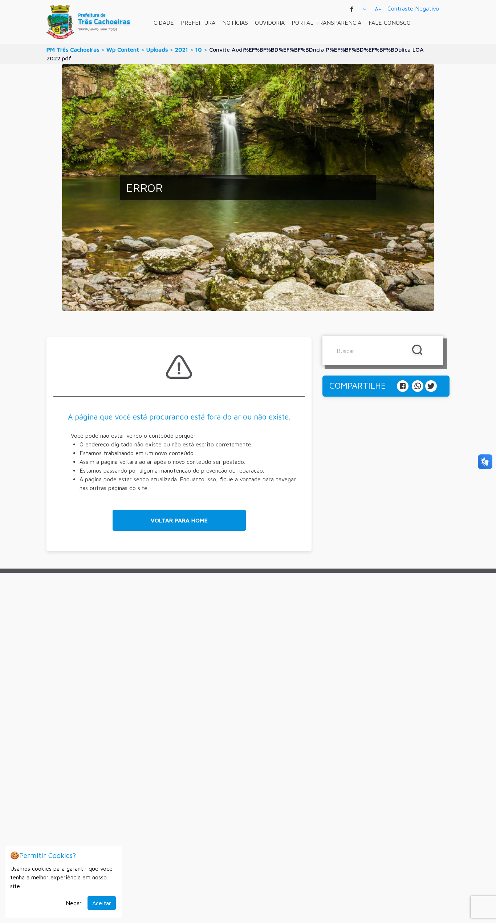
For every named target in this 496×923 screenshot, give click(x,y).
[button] (179, 520)
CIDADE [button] (164, 22)
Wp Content (122, 49)
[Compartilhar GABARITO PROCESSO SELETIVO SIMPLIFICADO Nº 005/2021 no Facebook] (403, 385)
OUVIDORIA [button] (270, 22)
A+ (378, 9)
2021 (181, 49)
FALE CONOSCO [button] (390, 22)
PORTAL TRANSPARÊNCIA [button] (326, 22)
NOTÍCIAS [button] (235, 22)
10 (198, 49)
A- (364, 9)
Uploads (157, 49)
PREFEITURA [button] (198, 22)
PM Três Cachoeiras (72, 49)
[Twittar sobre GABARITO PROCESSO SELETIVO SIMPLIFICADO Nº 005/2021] (431, 385)
